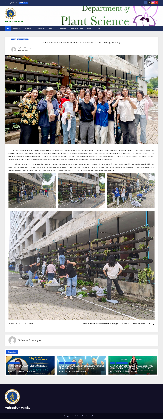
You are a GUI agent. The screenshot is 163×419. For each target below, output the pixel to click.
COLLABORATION (77, 28)
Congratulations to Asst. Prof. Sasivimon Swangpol (26, 367)
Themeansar (95, 416)
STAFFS (51, 28)
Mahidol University (14, 21)
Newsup (88, 416)
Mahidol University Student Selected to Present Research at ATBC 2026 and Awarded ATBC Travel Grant (131, 368)
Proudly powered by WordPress (72, 416)
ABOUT (89, 28)
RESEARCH (40, 28)
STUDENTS (62, 28)
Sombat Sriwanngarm (26, 48)
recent (14, 39)
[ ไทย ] (99, 28)
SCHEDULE (28, 28)
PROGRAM (16, 28)
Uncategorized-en (23, 39)
